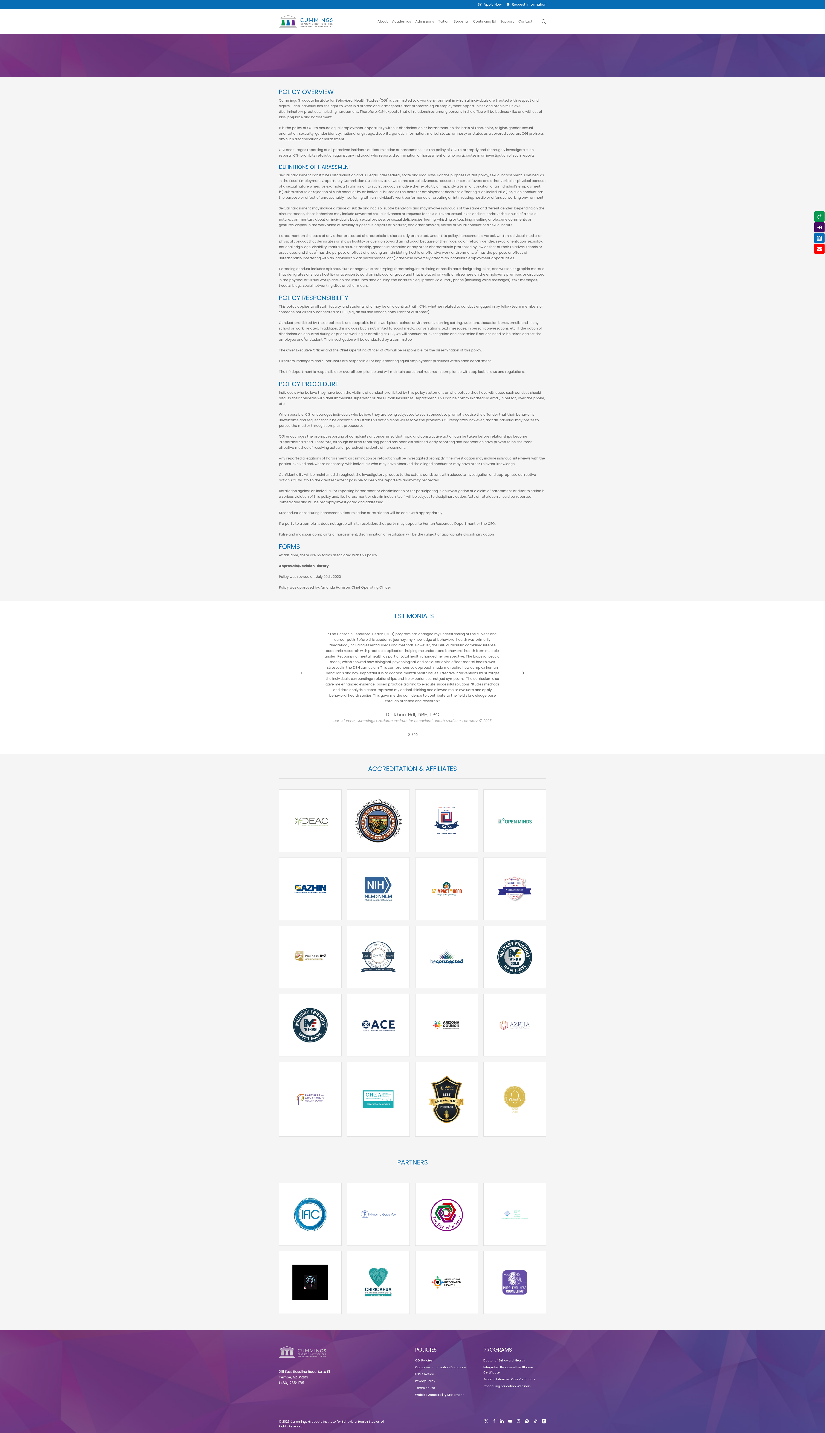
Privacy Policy (425, 1381)
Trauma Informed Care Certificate (509, 1379)
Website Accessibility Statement (439, 1395)
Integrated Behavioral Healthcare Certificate (508, 1370)
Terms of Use (425, 1388)
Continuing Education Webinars (507, 1386)
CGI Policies (423, 1360)
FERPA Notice (424, 1374)
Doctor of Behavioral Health (504, 1360)
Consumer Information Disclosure (440, 1367)
